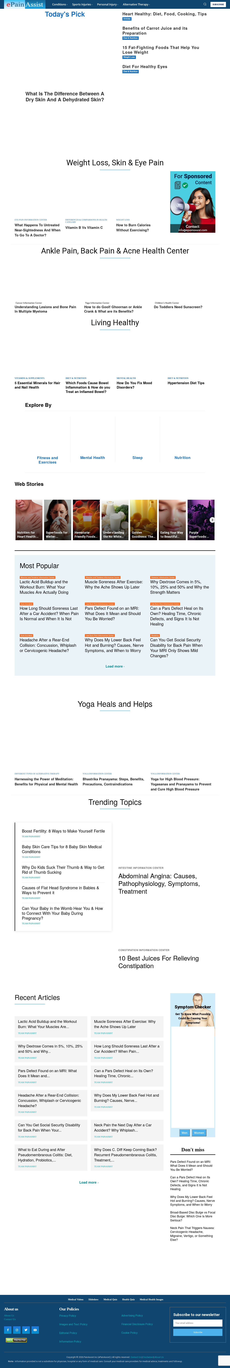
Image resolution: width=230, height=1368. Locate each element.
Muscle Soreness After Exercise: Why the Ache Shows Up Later (114, 584)
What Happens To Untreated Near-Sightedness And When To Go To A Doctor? (37, 229)
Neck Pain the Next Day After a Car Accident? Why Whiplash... (123, 1127)
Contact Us (10, 1319)
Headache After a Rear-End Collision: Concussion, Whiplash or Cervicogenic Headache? (48, 645)
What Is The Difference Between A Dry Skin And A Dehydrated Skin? (64, 96)
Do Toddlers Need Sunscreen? (178, 306)
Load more (114, 666)
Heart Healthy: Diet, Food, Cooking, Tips (164, 14)
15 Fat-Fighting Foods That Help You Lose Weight (160, 49)
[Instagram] (17, 1330)
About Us (9, 1315)
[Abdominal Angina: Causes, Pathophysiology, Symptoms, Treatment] (166, 842)
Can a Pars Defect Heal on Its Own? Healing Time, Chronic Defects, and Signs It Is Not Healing (176, 616)
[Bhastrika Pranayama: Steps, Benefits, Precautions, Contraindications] (115, 747)
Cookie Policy (129, 1332)
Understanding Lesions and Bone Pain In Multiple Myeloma (45, 309)
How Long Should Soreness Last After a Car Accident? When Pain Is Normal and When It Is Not (49, 613)
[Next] (212, 520)
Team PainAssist (31, 836)
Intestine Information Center (140, 868)
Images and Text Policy (73, 1324)
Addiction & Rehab (111, 566)
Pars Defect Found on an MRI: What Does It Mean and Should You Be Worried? (113, 613)
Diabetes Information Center (163, 577)
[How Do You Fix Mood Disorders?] (140, 356)
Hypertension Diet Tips (186, 382)
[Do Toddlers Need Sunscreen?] (184, 284)
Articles (126, 19)
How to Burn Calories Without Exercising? (133, 227)
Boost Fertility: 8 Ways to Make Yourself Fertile (63, 831)
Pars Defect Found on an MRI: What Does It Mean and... (47, 1073)
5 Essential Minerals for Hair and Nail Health (37, 385)
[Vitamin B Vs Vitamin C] (89, 198)
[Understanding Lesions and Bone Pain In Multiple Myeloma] (45, 284)
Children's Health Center (167, 302)
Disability (155, 635)
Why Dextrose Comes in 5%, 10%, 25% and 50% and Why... (50, 1048)
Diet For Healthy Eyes (144, 66)
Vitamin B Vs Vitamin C (84, 227)
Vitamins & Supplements (29, 378)
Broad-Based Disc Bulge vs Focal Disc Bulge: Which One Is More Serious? (192, 1216)
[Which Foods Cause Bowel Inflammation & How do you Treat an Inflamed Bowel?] (89, 356)
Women (199, 1133)
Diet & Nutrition (130, 38)
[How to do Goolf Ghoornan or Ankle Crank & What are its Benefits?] (115, 284)
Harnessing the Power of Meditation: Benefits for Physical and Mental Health (46, 781)
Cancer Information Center (29, 302)
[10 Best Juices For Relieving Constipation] (166, 923)
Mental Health (126, 378)
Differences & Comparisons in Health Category (86, 221)
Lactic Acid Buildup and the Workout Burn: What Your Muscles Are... (47, 1024)
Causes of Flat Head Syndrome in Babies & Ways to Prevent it (60, 890)
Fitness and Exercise (151, 566)
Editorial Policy (68, 1333)
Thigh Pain (170, 566)
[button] (204, 4)
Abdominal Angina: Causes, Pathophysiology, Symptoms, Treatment (159, 883)
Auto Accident (26, 604)
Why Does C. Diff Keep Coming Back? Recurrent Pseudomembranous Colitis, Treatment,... (125, 1154)
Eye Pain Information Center (31, 220)
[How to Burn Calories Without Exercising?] (139, 198)
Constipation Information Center (144, 950)
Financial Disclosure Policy (137, 1324)
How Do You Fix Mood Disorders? (134, 385)
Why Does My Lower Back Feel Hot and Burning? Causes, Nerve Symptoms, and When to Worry (114, 645)
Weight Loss (129, 57)
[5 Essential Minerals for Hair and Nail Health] (38, 356)
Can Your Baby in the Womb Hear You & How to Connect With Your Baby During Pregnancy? (62, 913)
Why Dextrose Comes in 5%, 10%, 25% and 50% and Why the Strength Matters (179, 587)
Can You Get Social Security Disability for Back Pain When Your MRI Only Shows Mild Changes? (176, 647)
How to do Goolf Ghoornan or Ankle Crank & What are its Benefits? (113, 309)
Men (184, 1133)
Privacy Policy (67, 1315)
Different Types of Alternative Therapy (37, 774)
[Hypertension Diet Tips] (191, 356)
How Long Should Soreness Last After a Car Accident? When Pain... (126, 1048)
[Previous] (17, 520)
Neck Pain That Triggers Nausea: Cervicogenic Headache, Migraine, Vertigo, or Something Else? (192, 1233)
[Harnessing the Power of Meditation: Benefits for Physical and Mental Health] (47, 747)
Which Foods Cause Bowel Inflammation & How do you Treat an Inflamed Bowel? (88, 387)
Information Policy (70, 1341)
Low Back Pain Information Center (100, 604)
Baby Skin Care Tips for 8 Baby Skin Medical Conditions (62, 848)
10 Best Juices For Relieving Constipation (158, 961)
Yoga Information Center (97, 302)
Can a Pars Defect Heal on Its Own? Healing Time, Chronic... (123, 1073)
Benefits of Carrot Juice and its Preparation (155, 30)
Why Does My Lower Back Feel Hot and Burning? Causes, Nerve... (126, 1097)
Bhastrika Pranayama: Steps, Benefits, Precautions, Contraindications (113, 781)
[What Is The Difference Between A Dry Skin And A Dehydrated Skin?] (65, 54)
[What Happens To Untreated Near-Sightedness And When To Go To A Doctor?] (38, 198)
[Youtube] (35, 1330)
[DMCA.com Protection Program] (15, 1341)
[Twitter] (26, 1330)
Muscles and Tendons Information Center (37, 577)
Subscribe (197, 1332)
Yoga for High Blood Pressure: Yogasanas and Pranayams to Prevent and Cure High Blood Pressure (181, 783)
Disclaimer (148, 1357)
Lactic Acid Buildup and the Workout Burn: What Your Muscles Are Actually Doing (44, 587)
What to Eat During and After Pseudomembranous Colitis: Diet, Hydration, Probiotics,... (45, 1154)
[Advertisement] (115, 132)
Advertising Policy (132, 1315)
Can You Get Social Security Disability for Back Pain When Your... (49, 1127)
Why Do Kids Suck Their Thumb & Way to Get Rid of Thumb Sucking (63, 869)
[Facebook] (7, 1330)
